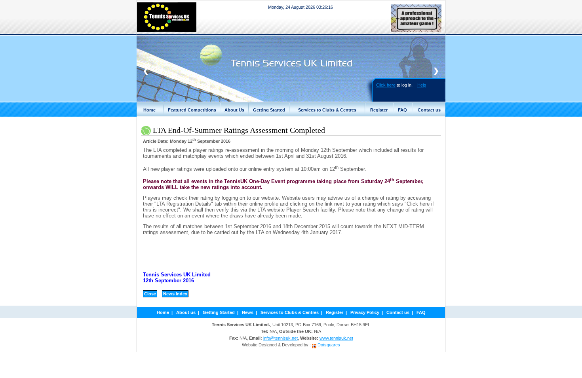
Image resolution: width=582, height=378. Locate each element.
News (247, 312)
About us (186, 312)
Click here (386, 85)
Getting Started (269, 110)
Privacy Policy (364, 312)
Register (379, 110)
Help (421, 85)
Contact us (429, 110)
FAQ (402, 110)
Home (149, 110)
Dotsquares (329, 344)
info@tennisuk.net (280, 338)
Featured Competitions (192, 110)
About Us (234, 110)
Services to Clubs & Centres (327, 110)
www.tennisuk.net (336, 338)
